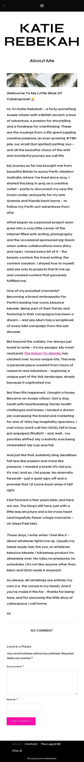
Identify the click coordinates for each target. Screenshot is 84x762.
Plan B (17, 750)
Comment (15, 666)
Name (12, 699)
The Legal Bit (51, 744)
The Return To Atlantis (42, 353)
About (17, 744)
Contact (31, 744)
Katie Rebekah (42, 34)
